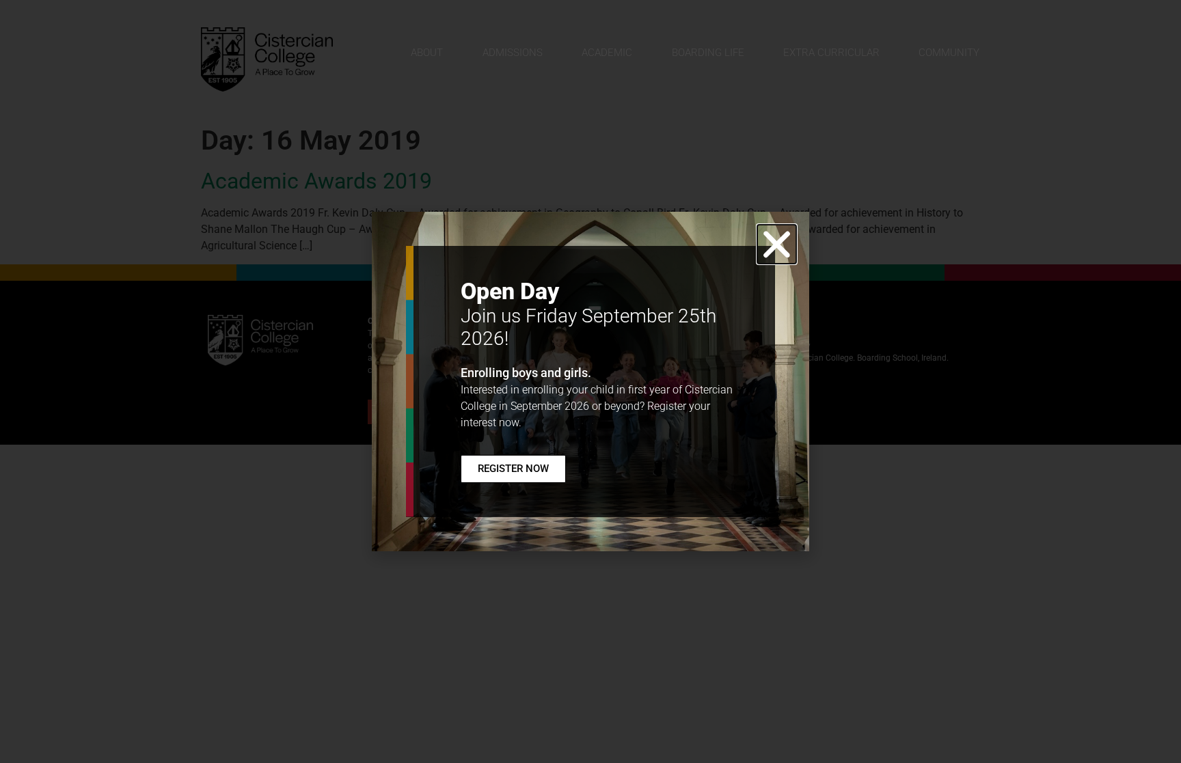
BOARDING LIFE (708, 52)
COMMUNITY (949, 52)
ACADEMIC (607, 52)
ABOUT (427, 52)
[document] (590, 381)
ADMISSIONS (513, 52)
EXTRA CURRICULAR (831, 52)
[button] (777, 244)
